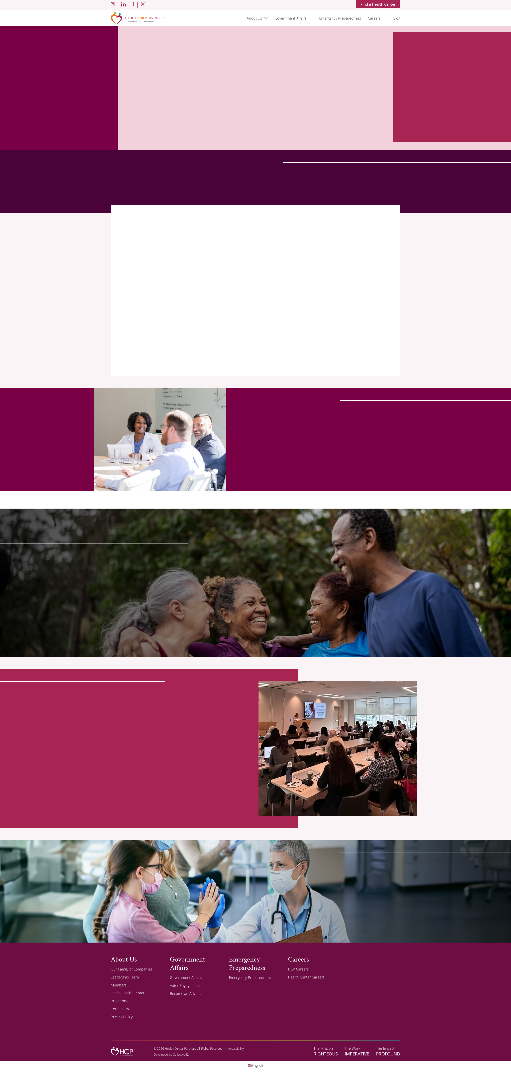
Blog (396, 18)
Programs (119, 1000)
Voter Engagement (185, 985)
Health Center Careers (306, 977)
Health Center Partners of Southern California (137, 18)
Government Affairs (290, 18)
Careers (374, 18)
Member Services (132, 640)
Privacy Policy (122, 1016)
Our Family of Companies (131, 969)
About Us (338, 944)
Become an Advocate (187, 993)
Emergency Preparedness (340, 18)
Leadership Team (125, 977)
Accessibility (236, 1048)
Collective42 (181, 1054)
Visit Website (165, 379)
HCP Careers (298, 969)
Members (118, 985)
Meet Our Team (131, 829)
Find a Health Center (378, 4)
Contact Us (120, 1008)
